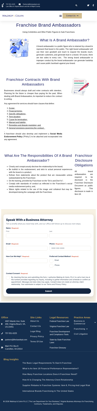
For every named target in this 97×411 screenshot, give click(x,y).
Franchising (79, 329)
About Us (34, 321)
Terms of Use (36, 342)
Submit (48, 291)
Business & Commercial (79, 322)
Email (57, 260)
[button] (76, 5)
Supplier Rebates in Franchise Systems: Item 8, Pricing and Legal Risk (56, 385)
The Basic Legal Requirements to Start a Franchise (47, 363)
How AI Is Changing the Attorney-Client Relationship (47, 380)
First (7, 231)
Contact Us (35, 326)
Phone (57, 265)
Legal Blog (35, 331)
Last (50, 231)
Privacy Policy (60, 284)
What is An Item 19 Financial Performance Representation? (50, 369)
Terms (49, 284)
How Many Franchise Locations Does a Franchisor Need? (49, 374)
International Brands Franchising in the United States (48, 391)
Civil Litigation (81, 334)
